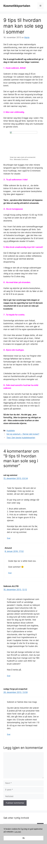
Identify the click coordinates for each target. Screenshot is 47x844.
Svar (8, 538)
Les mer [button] (17, 832)
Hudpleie (11, 430)
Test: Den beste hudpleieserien (21, 437)
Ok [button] (23, 838)
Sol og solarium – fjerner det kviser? (23, 434)
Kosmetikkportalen (16, 5)
